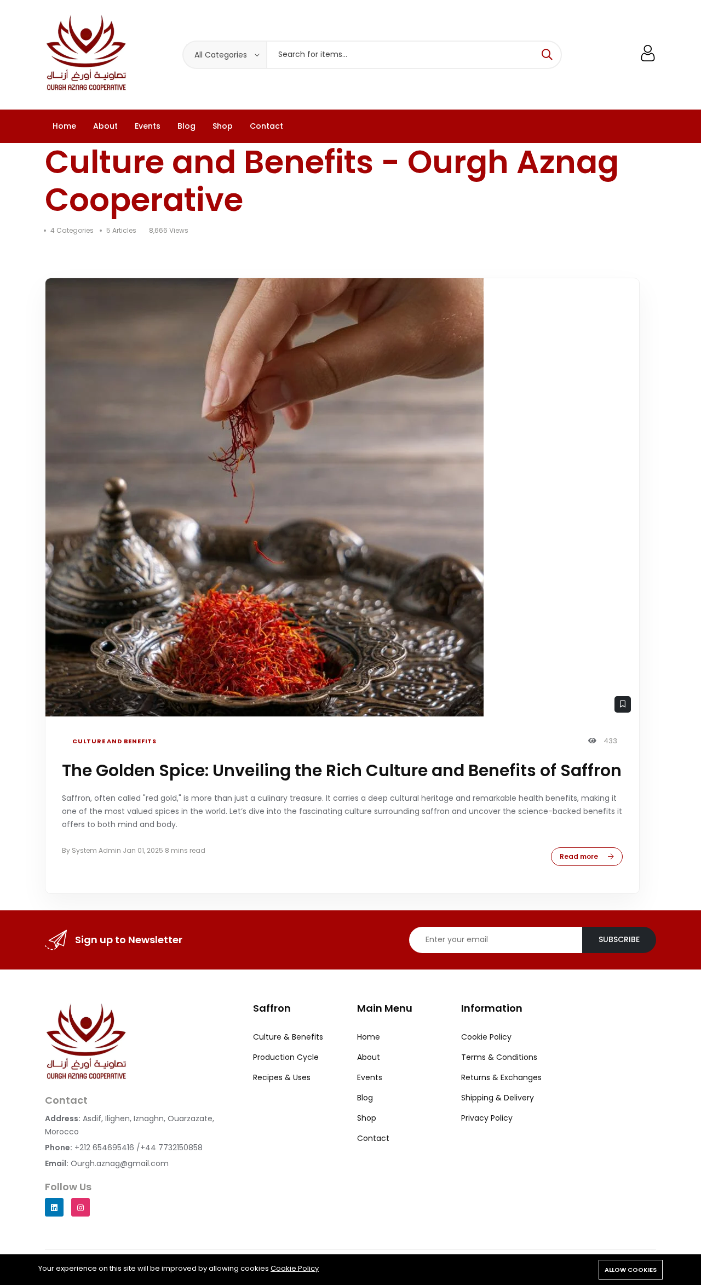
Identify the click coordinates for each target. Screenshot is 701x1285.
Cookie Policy (295, 1268)
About (105, 126)
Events (147, 126)
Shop (222, 126)
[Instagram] (80, 1207)
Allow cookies (631, 1269)
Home (64, 126)
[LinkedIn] (54, 1207)
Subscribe (619, 939)
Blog (186, 126)
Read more (580, 856)
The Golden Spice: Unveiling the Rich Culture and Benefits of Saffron (342, 770)
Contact (266, 126)
